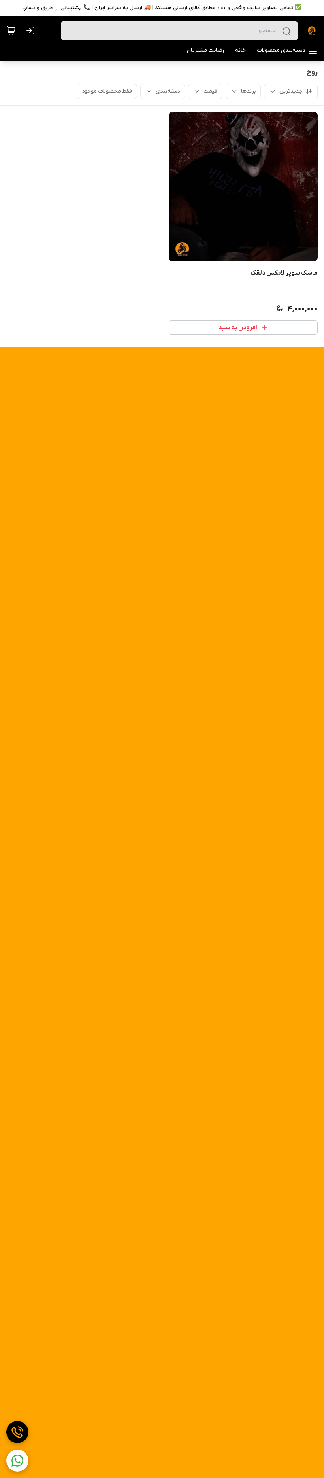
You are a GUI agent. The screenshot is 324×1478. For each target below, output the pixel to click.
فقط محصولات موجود (107, 91)
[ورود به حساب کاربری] (32, 30)
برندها (248, 91)
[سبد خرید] (11, 30)
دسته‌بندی (168, 91)
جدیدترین (290, 91)
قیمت (210, 91)
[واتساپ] (17, 1461)
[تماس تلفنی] (17, 1432)
